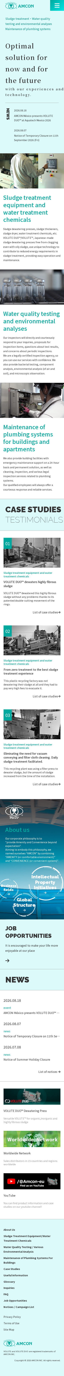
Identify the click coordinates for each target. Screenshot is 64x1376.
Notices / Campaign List (19, 1307)
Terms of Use (11, 1323)
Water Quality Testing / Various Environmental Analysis (23, 1249)
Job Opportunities (15, 1300)
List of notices (48, 1071)
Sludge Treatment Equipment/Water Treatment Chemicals (27, 1238)
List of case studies (45, 612)
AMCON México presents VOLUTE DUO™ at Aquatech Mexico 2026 (33, 118)
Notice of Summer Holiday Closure (27, 1059)
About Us (9, 1229)
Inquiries (9, 1288)
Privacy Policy (12, 1317)
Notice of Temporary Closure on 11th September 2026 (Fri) (36, 138)
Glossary (9, 1281)
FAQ (6, 1294)
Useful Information (16, 1275)
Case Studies (12, 1269)
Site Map (9, 1329)
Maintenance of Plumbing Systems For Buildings (28, 1260)
